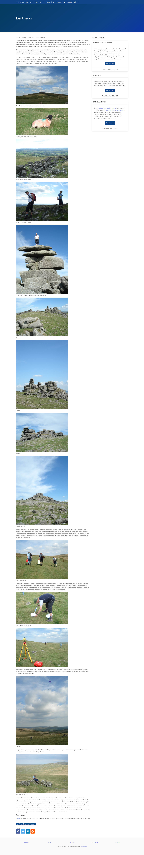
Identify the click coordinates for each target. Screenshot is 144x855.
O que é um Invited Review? (102, 42)
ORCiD (49, 842)
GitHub (117, 842)
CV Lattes (95, 842)
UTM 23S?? (97, 75)
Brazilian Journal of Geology (106, 108)
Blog (75, 2)
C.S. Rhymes (84, 846)
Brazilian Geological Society (115, 110)
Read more (110, 63)
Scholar (72, 842)
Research (49, 2)
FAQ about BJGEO (99, 102)
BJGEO (69, 2)
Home (26, 842)
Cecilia (18, 818)
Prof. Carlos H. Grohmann (24, 2)
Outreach (59, 2)
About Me (38, 2)
